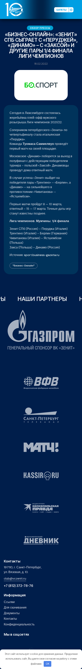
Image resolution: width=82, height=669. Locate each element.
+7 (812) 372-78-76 (18, 585)
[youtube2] (12, 642)
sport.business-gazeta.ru (41, 255)
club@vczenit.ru (15, 578)
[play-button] (18, 642)
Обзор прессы (40, 28)
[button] (79, 9)
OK (47, 663)
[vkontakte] (6, 642)
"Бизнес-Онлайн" (24, 265)
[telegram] (24, 642)
